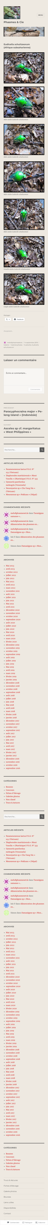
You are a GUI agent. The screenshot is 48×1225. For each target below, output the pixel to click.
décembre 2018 (12, 683)
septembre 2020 (13, 619)
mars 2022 (10, 588)
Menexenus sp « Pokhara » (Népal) (21, 494)
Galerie (6, 345)
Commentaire (35, 389)
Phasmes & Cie (14, 22)
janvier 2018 (11, 717)
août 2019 (10, 657)
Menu (40, 15)
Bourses (9, 787)
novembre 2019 (13, 648)
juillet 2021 (11, 597)
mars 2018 (10, 711)
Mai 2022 (10, 581)
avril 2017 (10, 746)
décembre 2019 (12, 645)
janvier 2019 (11, 679)
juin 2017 (10, 740)
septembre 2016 (13, 768)
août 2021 (10, 594)
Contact (7, 1213)
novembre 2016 (13, 762)
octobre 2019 (11, 651)
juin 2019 (10, 664)
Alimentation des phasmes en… (24, 524)
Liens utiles (9, 1202)
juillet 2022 (11, 575)
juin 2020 (10, 629)
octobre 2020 (12, 616)
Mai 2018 (10, 705)
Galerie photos (10, 1191)
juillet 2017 (11, 736)
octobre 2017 (11, 727)
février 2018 (11, 714)
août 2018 (10, 695)
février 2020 (11, 642)
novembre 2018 (13, 686)
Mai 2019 (10, 667)
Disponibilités (10, 1208)
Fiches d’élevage (11, 1186)
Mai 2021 (10, 604)
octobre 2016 (11, 765)
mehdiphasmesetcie (14, 342)
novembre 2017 (12, 724)
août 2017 (10, 733)
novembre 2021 (13, 591)
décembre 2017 (12, 721)
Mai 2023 (10, 566)
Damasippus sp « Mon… (21, 532)
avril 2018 (10, 708)
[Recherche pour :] (22, 450)
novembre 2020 (13, 613)
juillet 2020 (11, 626)
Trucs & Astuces (13, 803)
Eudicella (27, 345)
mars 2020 (10, 638)
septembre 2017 (13, 730)
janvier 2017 (11, 755)
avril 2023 (10, 569)
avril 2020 (10, 635)
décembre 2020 (13, 610)
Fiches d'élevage (13, 793)
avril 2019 (10, 670)
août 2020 (10, 623)
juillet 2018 (11, 698)
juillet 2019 (11, 661)
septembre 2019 (13, 654)
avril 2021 (10, 607)
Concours (10, 790)
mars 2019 (10, 673)
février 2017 (11, 752)
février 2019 (11, 676)
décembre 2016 (12, 759)
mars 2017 (10, 749)
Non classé (10, 799)
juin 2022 (10, 578)
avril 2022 (10, 585)
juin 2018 (10, 702)
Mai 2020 (10, 632)
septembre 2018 (13, 692)
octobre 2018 (11, 689)
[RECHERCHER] (42, 449)
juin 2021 (10, 600)
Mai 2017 (10, 743)
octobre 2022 (12, 572)
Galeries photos (16, 345)
